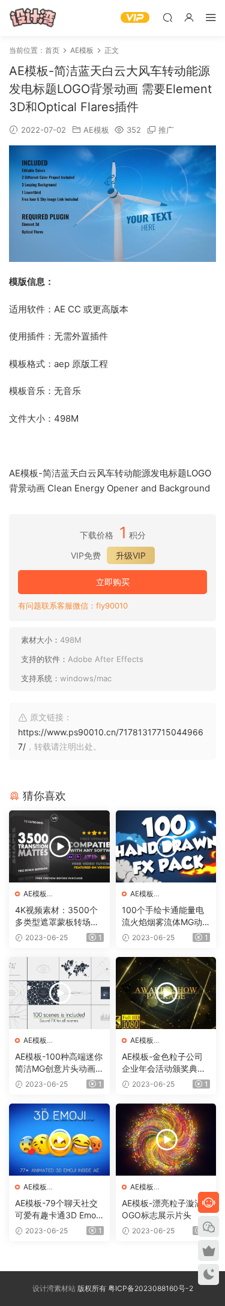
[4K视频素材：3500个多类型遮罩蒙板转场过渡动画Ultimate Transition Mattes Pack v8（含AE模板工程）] (59, 846)
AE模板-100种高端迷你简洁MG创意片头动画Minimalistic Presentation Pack (59, 1063)
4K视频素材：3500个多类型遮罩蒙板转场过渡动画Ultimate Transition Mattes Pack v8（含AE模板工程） (59, 916)
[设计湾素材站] (33, 18)
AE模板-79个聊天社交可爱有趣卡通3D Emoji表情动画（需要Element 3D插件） (58, 1209)
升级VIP (131, 555)
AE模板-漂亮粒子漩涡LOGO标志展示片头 (165, 1209)
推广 (166, 130)
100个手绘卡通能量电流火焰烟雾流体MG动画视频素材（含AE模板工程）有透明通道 (165, 916)
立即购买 (113, 582)
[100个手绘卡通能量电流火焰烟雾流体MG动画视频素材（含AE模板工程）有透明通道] (166, 846)
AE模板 (96, 130)
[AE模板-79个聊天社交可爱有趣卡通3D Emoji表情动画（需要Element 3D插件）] (59, 1140)
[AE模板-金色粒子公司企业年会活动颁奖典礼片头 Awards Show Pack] (166, 993)
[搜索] (167, 17)
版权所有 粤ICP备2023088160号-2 (134, 1288)
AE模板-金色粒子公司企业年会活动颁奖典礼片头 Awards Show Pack (164, 1063)
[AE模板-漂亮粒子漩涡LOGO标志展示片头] (166, 1140)
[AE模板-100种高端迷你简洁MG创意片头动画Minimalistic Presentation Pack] (59, 993)
